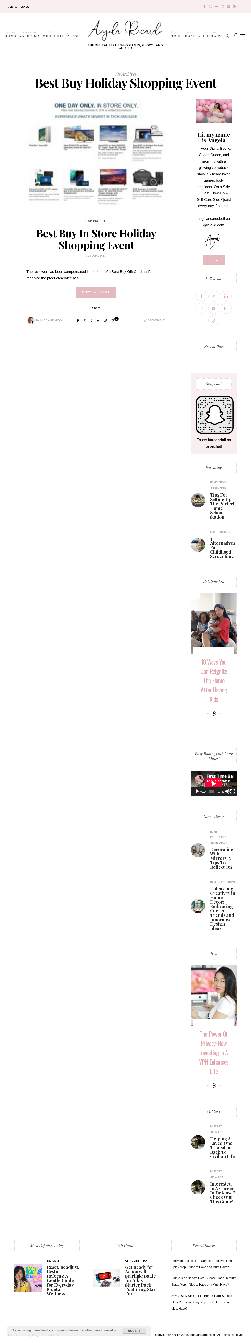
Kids (213, 532)
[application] (214, 783)
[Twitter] (210, 6)
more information (105, 1330)
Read (190, 34)
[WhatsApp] (99, 320)
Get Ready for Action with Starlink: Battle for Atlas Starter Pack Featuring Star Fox (140, 1280)
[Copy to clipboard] (106, 320)
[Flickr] (216, 6)
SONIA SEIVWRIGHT (185, 1296)
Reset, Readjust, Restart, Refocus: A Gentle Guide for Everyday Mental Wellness (63, 1280)
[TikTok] (213, 320)
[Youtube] (213, 308)
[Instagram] (201, 308)
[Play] (197, 791)
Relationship (213, 581)
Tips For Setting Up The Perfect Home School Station (222, 506)
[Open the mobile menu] (242, 34)
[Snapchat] (223, 6)
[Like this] (113, 320)
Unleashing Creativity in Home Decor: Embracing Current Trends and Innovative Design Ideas (222, 908)
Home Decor (213, 816)
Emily (175, 1260)
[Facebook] (204, 6)
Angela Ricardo (51, 320)
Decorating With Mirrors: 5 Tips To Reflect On (222, 858)
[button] (207, 713)
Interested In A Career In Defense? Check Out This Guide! (222, 1193)
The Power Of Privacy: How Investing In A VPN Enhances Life (213, 1052)
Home (10, 34)
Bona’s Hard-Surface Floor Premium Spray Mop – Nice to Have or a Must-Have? (201, 1302)
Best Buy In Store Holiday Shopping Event (96, 239)
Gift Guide (125, 1245)
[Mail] (228, 6)
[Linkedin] (226, 296)
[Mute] (227, 791)
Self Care (53, 1260)
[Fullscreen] (232, 791)
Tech (176, 34)
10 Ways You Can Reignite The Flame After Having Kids (214, 680)
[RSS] (234, 6)
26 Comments (97, 255)
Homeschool (218, 482)
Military (214, 1111)
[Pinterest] (92, 320)
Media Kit (53, 34)
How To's (217, 1132)
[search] (227, 34)
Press (73, 34)
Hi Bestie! (12, 6)
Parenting (214, 467)
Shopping (91, 221)
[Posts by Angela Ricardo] (30, 320)
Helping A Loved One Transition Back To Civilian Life (222, 1147)
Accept (134, 1331)
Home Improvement (219, 834)
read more (214, 260)
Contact (26, 6)
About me (29, 34)
